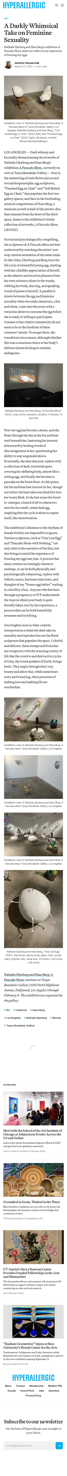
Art (6, 18)
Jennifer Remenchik (26, 63)
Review (57, 1017)
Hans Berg (39, 1010)
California (21, 1010)
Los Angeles (13, 1017)
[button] (36, 1385)
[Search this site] (56, 5)
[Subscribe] (59, 1445)
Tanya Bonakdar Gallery (20, 1025)
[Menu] (62, 5)
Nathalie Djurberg (36, 1017)
